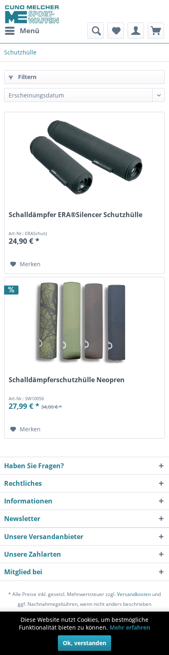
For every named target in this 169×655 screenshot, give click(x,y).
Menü (29, 30)
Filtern (26, 77)
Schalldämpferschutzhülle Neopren (67, 380)
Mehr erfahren (130, 627)
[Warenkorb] (156, 31)
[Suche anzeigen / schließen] (95, 31)
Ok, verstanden (84, 643)
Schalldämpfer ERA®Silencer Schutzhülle (75, 215)
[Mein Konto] (136, 31)
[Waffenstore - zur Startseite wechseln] (32, 14)
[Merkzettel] (115, 31)
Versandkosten (134, 594)
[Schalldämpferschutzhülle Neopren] (84, 322)
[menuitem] (21, 31)
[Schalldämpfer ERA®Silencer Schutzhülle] (84, 157)
